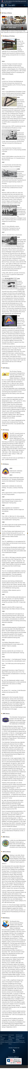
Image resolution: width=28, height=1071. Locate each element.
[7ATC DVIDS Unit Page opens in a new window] (14, 1050)
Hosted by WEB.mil (13, 1057)
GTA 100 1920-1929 (9, 27)
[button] (6, 2)
